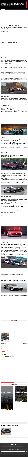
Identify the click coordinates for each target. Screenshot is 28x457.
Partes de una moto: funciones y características (9, 425)
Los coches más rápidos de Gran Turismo (5, 340)
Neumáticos (17, 446)
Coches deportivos (12, 446)
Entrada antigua (25, 343)
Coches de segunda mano (6, 446)
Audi (1, 446)
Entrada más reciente (3, 343)
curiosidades (21, 446)
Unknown (5, 354)
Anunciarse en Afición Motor (4, 453)
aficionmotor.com (12, 456)
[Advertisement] (14, 16)
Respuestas (4, 353)
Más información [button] (13, 5)
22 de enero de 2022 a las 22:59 (7, 355)
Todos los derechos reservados (18, 456)
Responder (3, 351)
